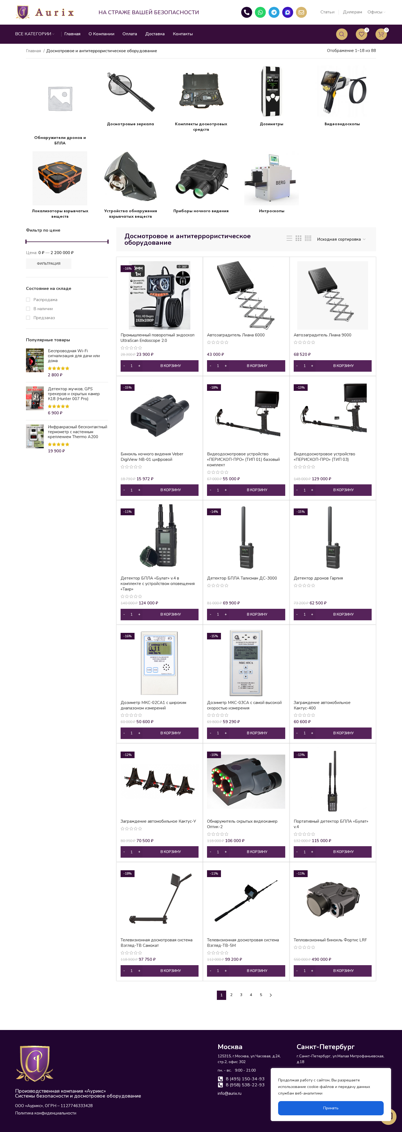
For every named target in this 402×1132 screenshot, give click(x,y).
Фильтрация (48, 263)
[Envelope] (301, 12)
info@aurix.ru (229, 1093)
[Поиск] (341, 34)
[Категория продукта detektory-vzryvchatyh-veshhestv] (130, 186)
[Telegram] (274, 12)
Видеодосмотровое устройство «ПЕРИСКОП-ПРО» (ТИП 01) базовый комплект (243, 459)
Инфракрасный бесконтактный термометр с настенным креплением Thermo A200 (77, 431)
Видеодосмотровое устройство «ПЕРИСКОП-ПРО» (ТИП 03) (324, 456)
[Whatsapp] (260, 12)
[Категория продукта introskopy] (271, 183)
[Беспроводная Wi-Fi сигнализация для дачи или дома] (35, 363)
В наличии (42, 308)
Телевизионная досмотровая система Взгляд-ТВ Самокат (157, 942)
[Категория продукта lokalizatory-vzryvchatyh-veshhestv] (60, 186)
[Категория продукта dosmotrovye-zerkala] (130, 96)
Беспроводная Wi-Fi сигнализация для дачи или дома (74, 355)
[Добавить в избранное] (194, 282)
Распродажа (44, 299)
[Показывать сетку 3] (298, 239)
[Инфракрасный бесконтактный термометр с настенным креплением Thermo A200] (35, 439)
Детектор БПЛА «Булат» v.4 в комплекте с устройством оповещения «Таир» (158, 583)
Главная (34, 50)
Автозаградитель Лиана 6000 (236, 335)
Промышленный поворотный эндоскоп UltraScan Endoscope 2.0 (157, 337)
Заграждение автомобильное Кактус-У (158, 821)
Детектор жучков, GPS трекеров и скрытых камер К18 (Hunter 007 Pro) (74, 393)
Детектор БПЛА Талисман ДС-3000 (242, 578)
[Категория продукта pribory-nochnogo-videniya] (201, 183)
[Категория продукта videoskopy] (342, 96)
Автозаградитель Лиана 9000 (322, 335)
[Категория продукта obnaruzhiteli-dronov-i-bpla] (60, 106)
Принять (331, 1108)
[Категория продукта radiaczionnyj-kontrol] (271, 96)
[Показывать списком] (289, 239)
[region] (331, 1094)
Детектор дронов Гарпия (318, 578)
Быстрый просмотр (194, 270)
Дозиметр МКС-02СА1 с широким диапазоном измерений (153, 705)
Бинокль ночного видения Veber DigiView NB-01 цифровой (152, 456)
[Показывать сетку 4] (308, 239)
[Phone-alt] (246, 12)
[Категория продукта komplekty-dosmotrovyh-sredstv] (201, 99)
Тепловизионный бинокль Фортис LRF (330, 940)
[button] (160, 366)
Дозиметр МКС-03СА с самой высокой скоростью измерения (244, 705)
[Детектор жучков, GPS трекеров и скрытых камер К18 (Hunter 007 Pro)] (35, 401)
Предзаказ (43, 317)
